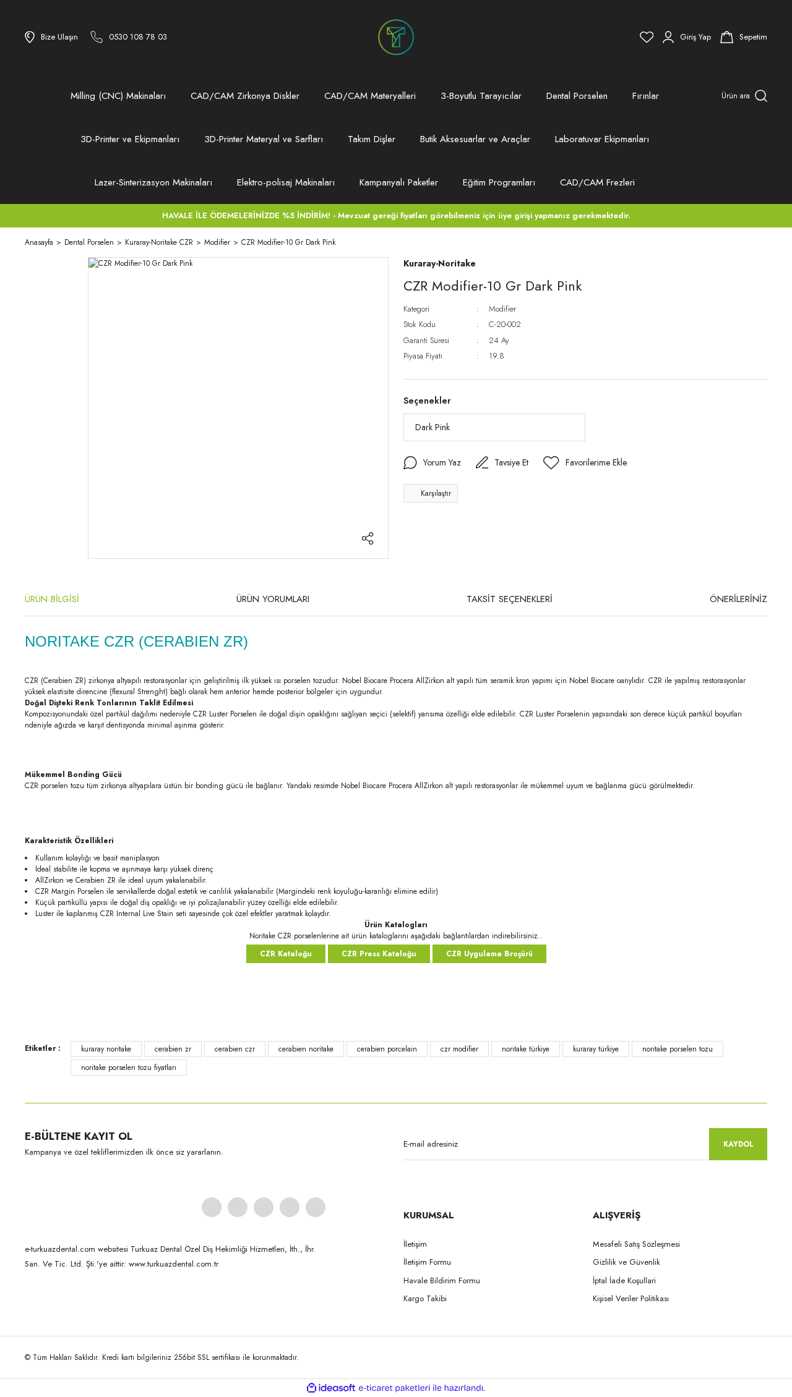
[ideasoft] (331, 1388)
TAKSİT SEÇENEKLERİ (510, 599)
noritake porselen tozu (677, 1049)
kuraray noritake (106, 1049)
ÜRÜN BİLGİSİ (52, 599)
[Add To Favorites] (585, 463)
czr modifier (459, 1049)
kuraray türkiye (596, 1049)
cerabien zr (173, 1049)
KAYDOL (738, 1144)
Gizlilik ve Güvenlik (626, 1262)
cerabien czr (235, 1049)
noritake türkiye (525, 1049)
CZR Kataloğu (286, 953)
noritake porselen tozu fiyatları (128, 1067)
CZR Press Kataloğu (379, 953)
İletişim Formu (427, 1262)
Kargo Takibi (425, 1298)
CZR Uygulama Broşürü (489, 953)
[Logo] (396, 37)
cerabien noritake (306, 1049)
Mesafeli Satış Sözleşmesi (636, 1244)
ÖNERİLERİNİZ (738, 599)
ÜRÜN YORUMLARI (272, 599)
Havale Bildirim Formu (441, 1280)
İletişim (415, 1244)
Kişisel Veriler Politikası (631, 1298)
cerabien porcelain (387, 1049)
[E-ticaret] (394, 1388)
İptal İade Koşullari (624, 1280)
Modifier (502, 309)
